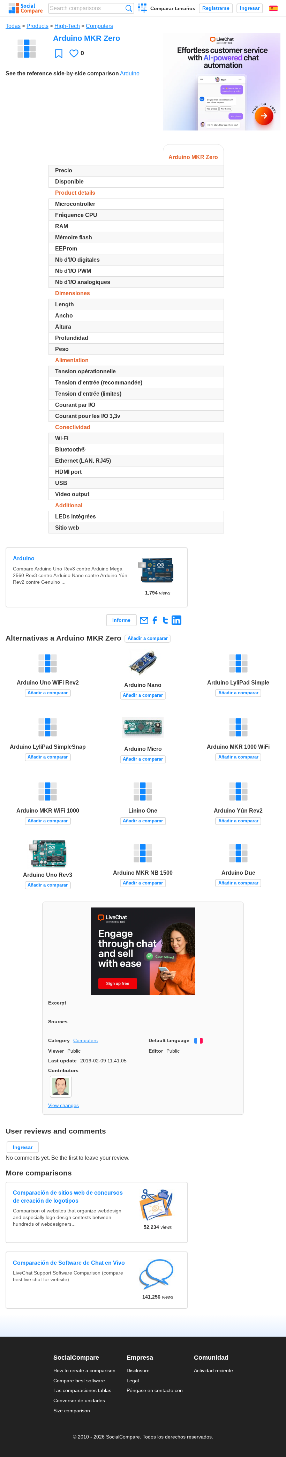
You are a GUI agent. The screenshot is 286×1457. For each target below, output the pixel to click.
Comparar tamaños (172, 8)
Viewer (56, 1051)
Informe (121, 620)
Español (273, 8)
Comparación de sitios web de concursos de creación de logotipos (68, 1196)
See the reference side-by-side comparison (62, 73)
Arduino (130, 73)
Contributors (63, 1070)
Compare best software (79, 1380)
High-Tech (67, 26)
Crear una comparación (142, 9)
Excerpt (57, 1003)
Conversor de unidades (79, 1400)
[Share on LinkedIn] (176, 620)
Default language (169, 1040)
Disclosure (138, 1370)
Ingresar (249, 8)
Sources (58, 1021)
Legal (133, 1380)
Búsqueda (129, 8)
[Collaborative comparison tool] (26, 8)
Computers (99, 26)
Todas (13, 26)
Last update (62, 1060)
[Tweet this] (165, 620)
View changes (63, 1105)
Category (59, 1040)
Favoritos (58, 53)
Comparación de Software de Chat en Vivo (69, 1263)
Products (37, 26)
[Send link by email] (144, 620)
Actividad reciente (213, 1370)
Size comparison (71, 1410)
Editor (156, 1051)
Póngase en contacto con (155, 1390)
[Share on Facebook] (154, 620)
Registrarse (215, 8)
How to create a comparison (84, 1370)
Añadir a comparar (148, 638)
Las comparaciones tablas (82, 1390)
